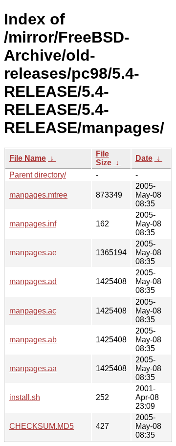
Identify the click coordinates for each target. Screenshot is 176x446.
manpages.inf (32, 224)
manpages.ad (33, 281)
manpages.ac (32, 311)
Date (144, 158)
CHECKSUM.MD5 (41, 426)
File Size (103, 158)
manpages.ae (33, 252)
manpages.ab (33, 339)
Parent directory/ (37, 175)
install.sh (24, 397)
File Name (27, 158)
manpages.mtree (38, 195)
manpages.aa (33, 368)
